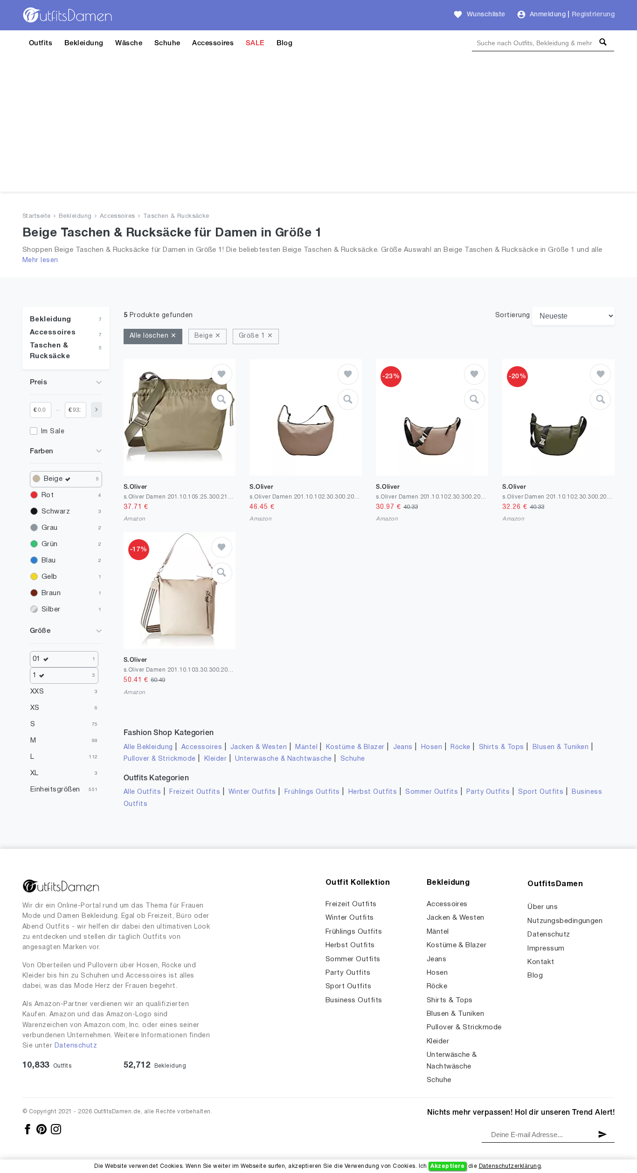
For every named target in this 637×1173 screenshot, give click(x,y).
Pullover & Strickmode (160, 759)
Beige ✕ (207, 336)
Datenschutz (76, 1046)
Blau (49, 560)
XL (34, 773)
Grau (50, 528)
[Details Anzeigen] (221, 399)
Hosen (431, 747)
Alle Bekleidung (148, 747)
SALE (255, 43)
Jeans (403, 747)
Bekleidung (84, 43)
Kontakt (540, 962)
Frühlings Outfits (312, 792)
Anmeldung (548, 15)
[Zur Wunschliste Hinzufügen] (221, 374)
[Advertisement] (318, 126)
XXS (37, 691)
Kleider (215, 759)
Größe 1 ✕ (256, 336)
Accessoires (213, 43)
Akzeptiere (447, 1166)
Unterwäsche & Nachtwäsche (283, 759)
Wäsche (128, 43)
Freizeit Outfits (194, 792)
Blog (285, 43)
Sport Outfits (540, 792)
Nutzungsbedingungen (564, 921)
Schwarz (56, 511)
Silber (51, 609)
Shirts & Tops (501, 747)
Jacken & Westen (258, 747)
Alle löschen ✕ (153, 336)
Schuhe (167, 43)
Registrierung (593, 15)
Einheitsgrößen (55, 789)
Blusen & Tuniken (561, 747)
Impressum (545, 948)
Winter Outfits (252, 792)
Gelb (49, 577)
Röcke (460, 747)
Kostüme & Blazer (355, 747)
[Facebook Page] (28, 1128)
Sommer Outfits (431, 792)
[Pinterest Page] (42, 1128)
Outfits (40, 43)
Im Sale (52, 432)
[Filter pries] (96, 409)
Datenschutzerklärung (510, 1166)
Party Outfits (488, 792)
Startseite (36, 216)
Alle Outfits (142, 792)
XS (35, 708)
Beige (53, 479)
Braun (51, 593)
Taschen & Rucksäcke (176, 216)
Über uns (542, 907)
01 (37, 659)
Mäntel (306, 747)
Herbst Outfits (372, 792)
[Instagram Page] (56, 1128)
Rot (48, 495)
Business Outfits (353, 1000)
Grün (50, 544)
